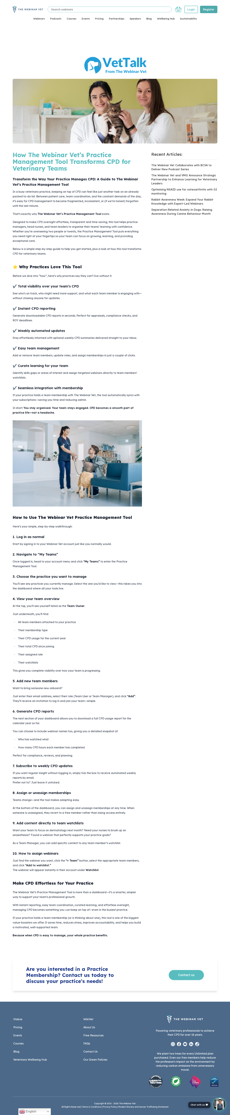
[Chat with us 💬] (219, 1104)
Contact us (186, 975)
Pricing (99, 18)
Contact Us (90, 1051)
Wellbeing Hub (166, 18)
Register (208, 9)
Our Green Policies (95, 1059)
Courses (71, 18)
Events (86, 18)
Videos (17, 1019)
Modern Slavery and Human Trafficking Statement (143, 1107)
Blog (149, 18)
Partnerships (116, 18)
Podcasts (55, 18)
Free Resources (93, 1035)
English (30, 1111)
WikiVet (88, 1019)
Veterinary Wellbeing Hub (30, 1059)
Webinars (39, 18)
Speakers (135, 18)
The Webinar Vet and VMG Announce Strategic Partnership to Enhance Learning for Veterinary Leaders (184, 179)
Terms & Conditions (91, 1107)
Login (191, 9)
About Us (89, 1027)
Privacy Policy (110, 1107)
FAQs (86, 1043)
